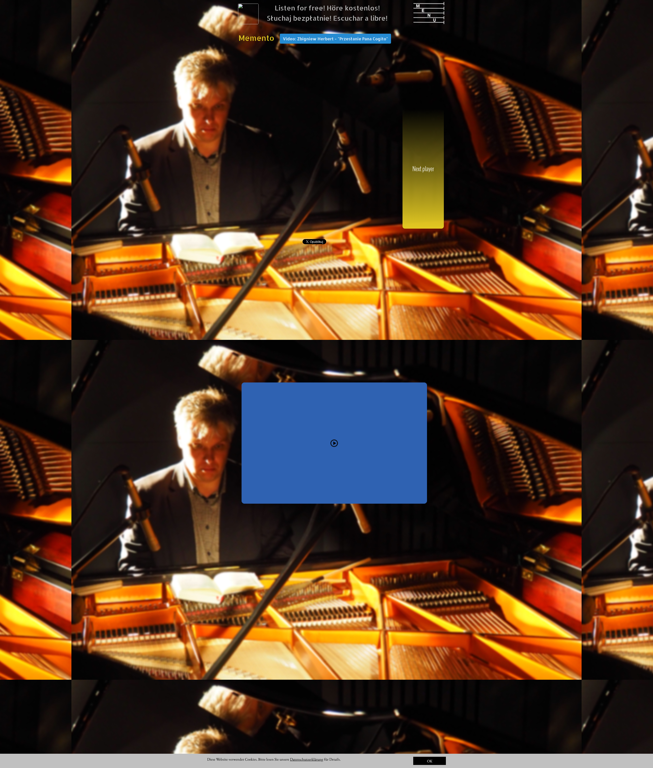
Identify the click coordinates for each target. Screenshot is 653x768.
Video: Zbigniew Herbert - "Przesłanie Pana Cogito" (335, 38)
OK (429, 761)
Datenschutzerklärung (306, 759)
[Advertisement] (314, 168)
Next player (423, 169)
